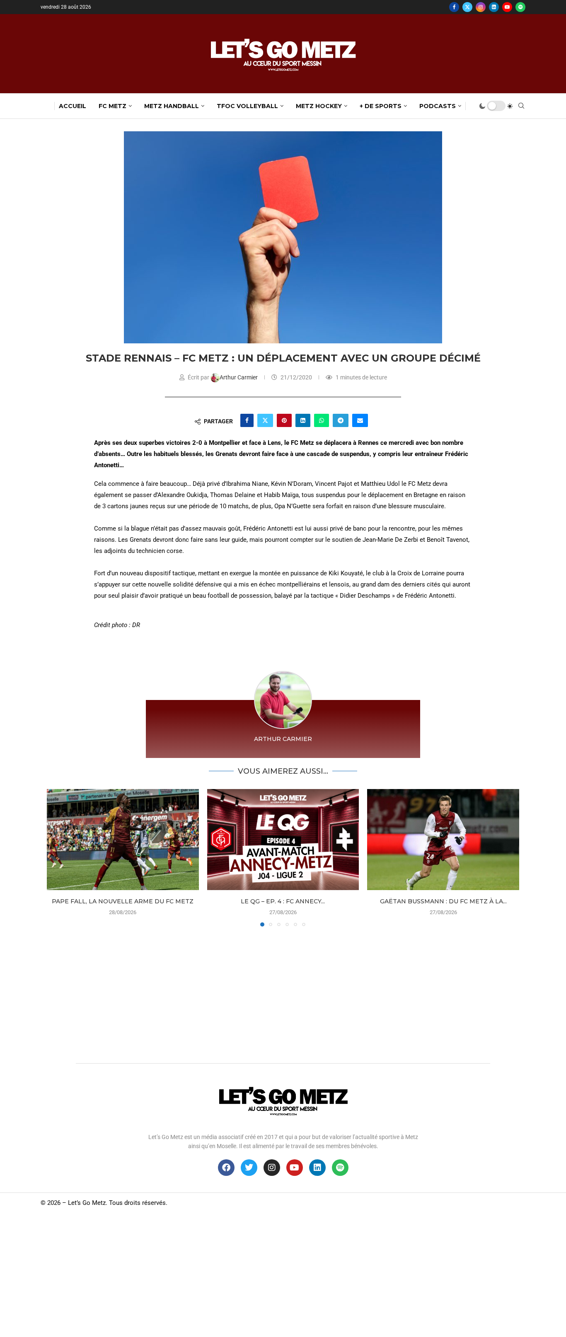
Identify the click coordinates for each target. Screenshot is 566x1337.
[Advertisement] (283, 993)
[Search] (521, 106)
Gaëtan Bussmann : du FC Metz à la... (443, 901)
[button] (58, 857)
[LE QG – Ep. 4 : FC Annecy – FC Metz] (283, 839)
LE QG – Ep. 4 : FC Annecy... (283, 901)
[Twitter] (467, 7)
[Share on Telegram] (340, 420)
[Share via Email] (360, 420)
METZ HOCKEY (319, 106)
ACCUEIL (72, 106)
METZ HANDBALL (171, 106)
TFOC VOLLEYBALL (247, 106)
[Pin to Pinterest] (284, 420)
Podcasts (437, 106)
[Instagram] (481, 7)
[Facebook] (454, 7)
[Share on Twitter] (265, 420)
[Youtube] (507, 7)
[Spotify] (520, 7)
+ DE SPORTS (381, 106)
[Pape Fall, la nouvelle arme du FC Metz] (123, 839)
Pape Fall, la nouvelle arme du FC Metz (123, 901)
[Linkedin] (494, 7)
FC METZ (112, 106)
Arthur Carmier (239, 377)
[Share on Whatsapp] (321, 420)
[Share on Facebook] (247, 420)
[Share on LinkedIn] (302, 420)
